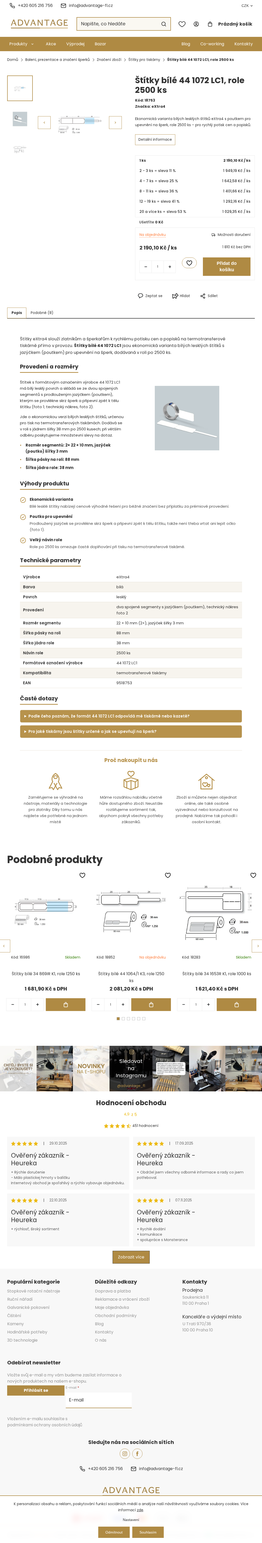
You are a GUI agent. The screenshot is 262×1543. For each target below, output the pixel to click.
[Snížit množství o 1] (145, 267)
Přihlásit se (36, 1390)
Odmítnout (114, 1532)
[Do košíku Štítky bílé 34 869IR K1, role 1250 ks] (65, 1004)
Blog (185, 44)
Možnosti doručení (234, 234)
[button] (115, 122)
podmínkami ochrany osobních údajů (44, 1425)
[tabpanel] (45, 941)
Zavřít (217, 304)
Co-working (212, 44)
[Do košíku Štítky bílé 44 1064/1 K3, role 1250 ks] (151, 1004)
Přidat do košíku (227, 266)
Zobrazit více (131, 1257)
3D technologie (22, 1340)
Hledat (164, 24)
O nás (100, 1340)
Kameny (15, 1324)
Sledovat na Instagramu (131, 1068)
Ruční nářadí (20, 1299)
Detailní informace (155, 139)
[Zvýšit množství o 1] (170, 267)
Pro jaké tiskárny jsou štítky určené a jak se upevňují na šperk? (92, 731)
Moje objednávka (112, 1307)
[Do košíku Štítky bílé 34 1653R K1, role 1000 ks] (236, 1004)
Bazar (100, 44)
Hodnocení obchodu (131, 1102)
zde (140, 1510)
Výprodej (75, 44)
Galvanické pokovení (28, 1307)
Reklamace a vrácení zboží (122, 1299)
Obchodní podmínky (116, 1316)
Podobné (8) (42, 312)
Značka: (150, 106)
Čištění (14, 1316)
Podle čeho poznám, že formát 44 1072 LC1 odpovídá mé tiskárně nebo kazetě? (109, 716)
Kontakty (243, 44)
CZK (245, 6)
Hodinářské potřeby (27, 1332)
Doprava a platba (113, 1291)
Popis (17, 312)
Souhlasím (148, 1532)
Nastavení (131, 1520)
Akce (51, 44)
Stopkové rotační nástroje (33, 1291)
